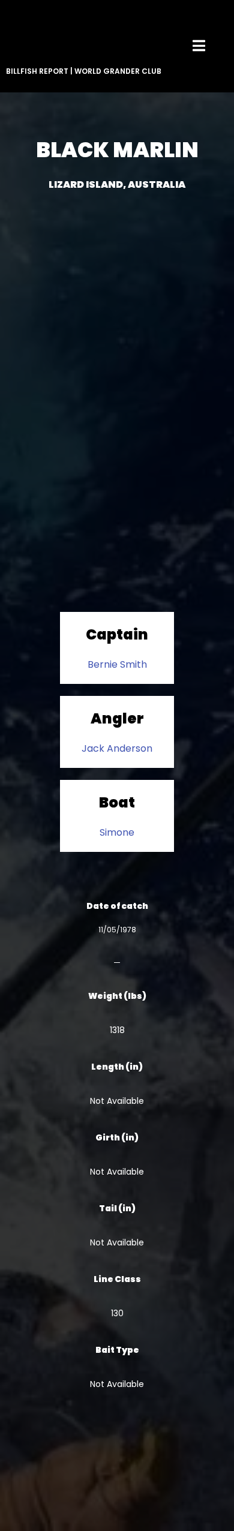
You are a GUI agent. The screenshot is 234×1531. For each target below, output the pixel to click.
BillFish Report (37, 71)
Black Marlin (117, 149)
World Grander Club (117, 71)
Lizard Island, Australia (117, 184)
